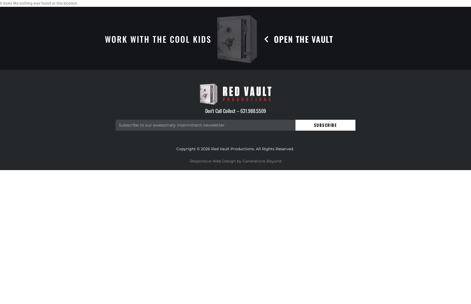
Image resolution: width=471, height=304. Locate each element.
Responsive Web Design (213, 161)
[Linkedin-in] (459, 292)
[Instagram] (404, 292)
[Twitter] (441, 292)
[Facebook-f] (422, 292)
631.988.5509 (253, 110)
